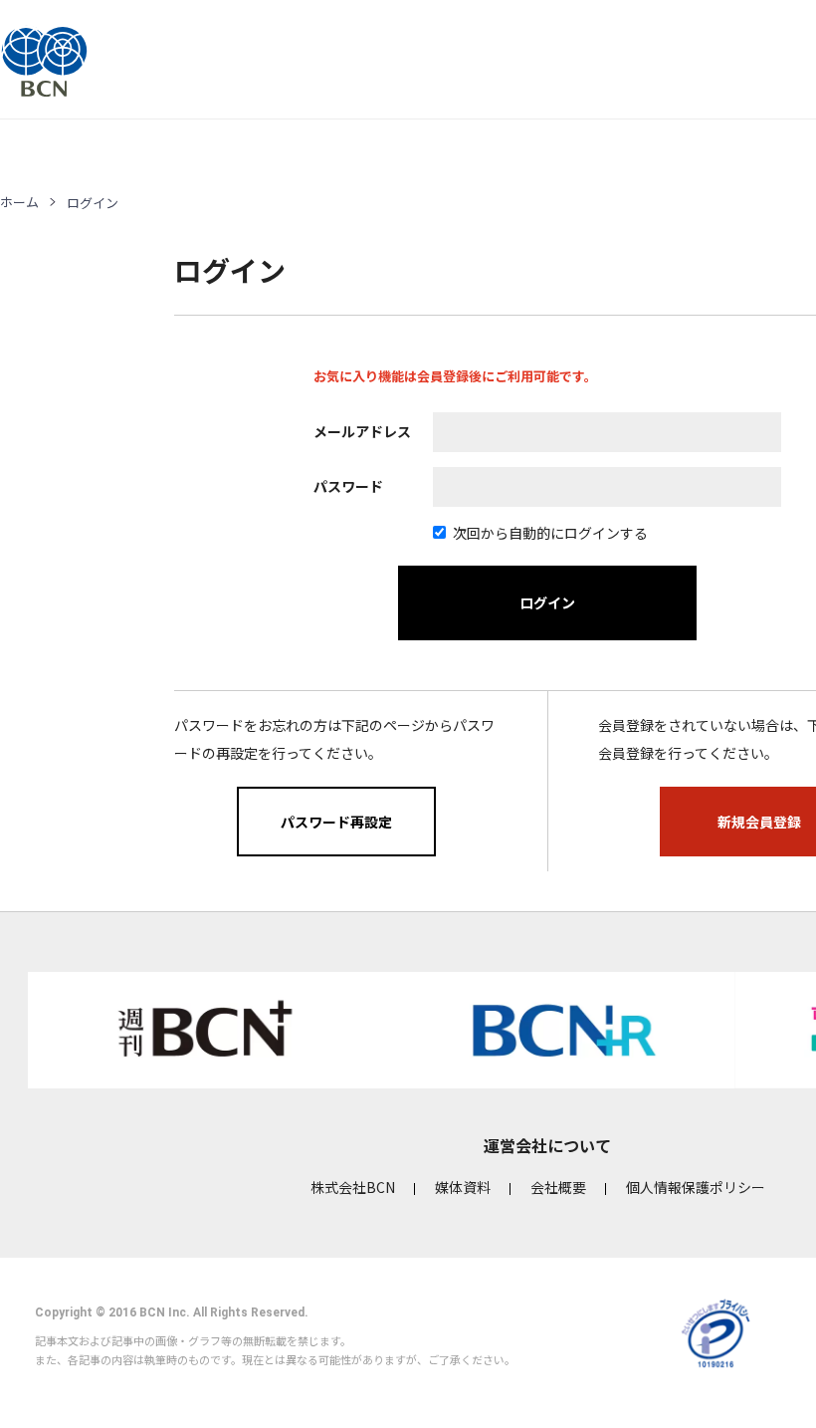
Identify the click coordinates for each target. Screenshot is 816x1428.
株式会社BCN (352, 1187)
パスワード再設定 (336, 822)
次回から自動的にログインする (550, 533)
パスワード (348, 486)
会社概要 (558, 1187)
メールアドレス (362, 431)
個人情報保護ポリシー (695, 1187)
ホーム (19, 201)
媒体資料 (463, 1187)
